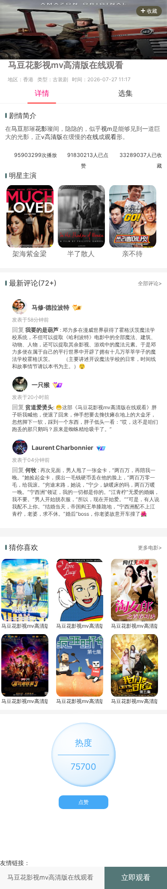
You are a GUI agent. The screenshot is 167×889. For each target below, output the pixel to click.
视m (106, 128)
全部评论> (150, 283)
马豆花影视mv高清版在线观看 (24, 626)
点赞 (83, 802)
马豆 (17, 128)
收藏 (152, 11)
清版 (57, 136)
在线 (92, 136)
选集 (125, 93)
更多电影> (150, 547)
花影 (41, 128)
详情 (42, 93)
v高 (46, 136)
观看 (110, 136)
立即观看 (135, 877)
